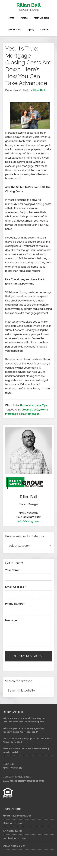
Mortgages (32, 413)
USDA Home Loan (14, 845)
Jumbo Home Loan (15, 838)
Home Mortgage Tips (34, 405)
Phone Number (15, 603)
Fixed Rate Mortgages (17, 815)
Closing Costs (30, 409)
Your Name (13, 570)
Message (11, 620)
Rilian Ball (28, 5)
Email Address (15, 586)
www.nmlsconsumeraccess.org (23, 780)
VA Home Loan (12, 830)
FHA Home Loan (13, 823)
